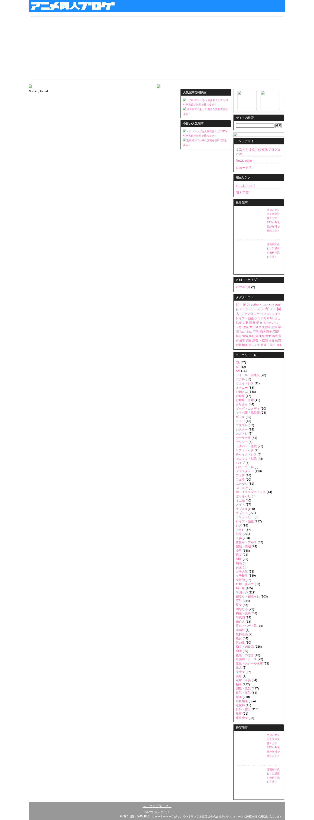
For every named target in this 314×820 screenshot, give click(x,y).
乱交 (239, 322)
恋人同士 (266, 331)
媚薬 (274, 327)
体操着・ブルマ (246, 542)
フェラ (240, 479)
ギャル (240, 417)
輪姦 (278, 340)
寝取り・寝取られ (248, 596)
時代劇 (240, 617)
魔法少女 (242, 718)
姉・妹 (240, 588)
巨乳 (256, 331)
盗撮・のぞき (245, 655)
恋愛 (276, 331)
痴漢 (239, 651)
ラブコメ (266, 313)
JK (248, 304)
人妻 (245, 322)
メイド (240, 504)
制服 (239, 559)
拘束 (238, 336)
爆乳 (252, 336)
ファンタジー (250, 313)
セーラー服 (243, 437)
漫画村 (240, 630)
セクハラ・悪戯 (246, 446)
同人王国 (242, 193)
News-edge (244, 160)
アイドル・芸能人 (248, 375)
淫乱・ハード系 (246, 625)
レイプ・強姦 (245, 318)
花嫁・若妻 (243, 680)
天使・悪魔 (242, 327)
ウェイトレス (245, 383)
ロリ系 (265, 318)
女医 (239, 567)
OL (238, 362)
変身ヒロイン (271, 322)
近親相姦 (242, 345)
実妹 (249, 331)
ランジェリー (245, 517)
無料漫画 (242, 634)
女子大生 (242, 571)
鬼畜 (279, 345)
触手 (242, 340)
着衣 (275, 336)
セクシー (242, 441)
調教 (248, 340)
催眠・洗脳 (243, 546)
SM (238, 370)
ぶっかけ (268, 304)
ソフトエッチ (245, 450)
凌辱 (252, 322)
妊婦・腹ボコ (245, 584)
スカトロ (242, 433)
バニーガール (245, 467)
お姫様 (240, 396)
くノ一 (240, 421)
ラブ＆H (241, 508)
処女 (259, 322)
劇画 (239, 563)
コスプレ (242, 425)
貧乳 (271, 340)
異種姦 (259, 336)
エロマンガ (259, 309)
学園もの (242, 592)
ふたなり (242, 483)
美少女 (240, 671)
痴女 (268, 336)
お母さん (256, 304)
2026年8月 (243, 287)
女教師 (266, 327)
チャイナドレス (246, 454)
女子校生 (242, 575)
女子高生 (255, 327)
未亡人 (240, 621)
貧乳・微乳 (243, 692)
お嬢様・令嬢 (245, 400)
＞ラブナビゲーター (157, 806)
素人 (239, 667)
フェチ (240, 475)
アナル (243, 309)
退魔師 (240, 705)
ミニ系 (240, 500)
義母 (239, 676)
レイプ (276, 314)
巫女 (239, 604)
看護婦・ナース (246, 659)
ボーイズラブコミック (251, 492)
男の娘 (240, 642)
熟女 (239, 638)
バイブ (240, 462)
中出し (275, 318)
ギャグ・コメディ (248, 408)
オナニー (242, 387)
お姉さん (242, 391)
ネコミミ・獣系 (246, 458)
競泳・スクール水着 (249, 663)
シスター (242, 429)
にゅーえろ (244, 167)
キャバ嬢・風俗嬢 (248, 412)
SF (238, 366)
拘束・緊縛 (243, 613)
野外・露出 (268, 345)
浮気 (245, 336)
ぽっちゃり (243, 496)
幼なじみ (242, 609)
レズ (257, 318)
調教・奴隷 (260, 340)
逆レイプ (254, 345)
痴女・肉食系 (245, 646)
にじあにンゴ (245, 186)
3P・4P (241, 304)
